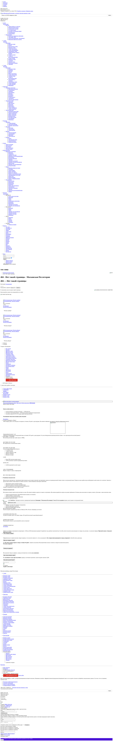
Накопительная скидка (13, 27)
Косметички (11, 183)
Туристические (11, 130)
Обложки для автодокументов (15, 162)
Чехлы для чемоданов (8, 609)
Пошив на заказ (6, 394)
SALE (5, 23)
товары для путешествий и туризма (11, 612)
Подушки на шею (12, 117)
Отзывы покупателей (8, 649)
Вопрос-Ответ (6, 396)
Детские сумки (11, 61)
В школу (8, 137)
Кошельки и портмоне (11, 151)
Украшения (8, 364)
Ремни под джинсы (12, 172)
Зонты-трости (9, 145)
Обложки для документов (14, 205)
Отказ (9, 684)
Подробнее (9, 307)
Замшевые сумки (7, 579)
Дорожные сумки (10, 100)
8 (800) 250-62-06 (11, 670)
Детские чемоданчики (13, 99)
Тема (2, 720)
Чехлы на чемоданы (12, 112)
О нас (4, 1)
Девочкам (10, 64)
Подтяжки (10, 169)
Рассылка (8, 375)
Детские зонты (9, 149)
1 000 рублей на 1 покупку (14, 26)
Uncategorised (9, 284)
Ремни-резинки (11, 177)
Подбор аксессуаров (7, 640)
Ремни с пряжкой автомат (14, 178)
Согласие (8, 683)
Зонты (4, 143)
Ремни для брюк (12, 171)
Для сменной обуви (12, 139)
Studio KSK (8, 247)
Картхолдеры (11, 163)
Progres (7, 242)
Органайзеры (11, 118)
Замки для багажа (12, 113)
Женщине (8, 122)
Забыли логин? (9, 261)
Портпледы (10, 105)
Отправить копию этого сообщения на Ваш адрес (12, 724)
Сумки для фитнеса (7, 585)
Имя (1, 710)
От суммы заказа (12, 30)
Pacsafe (7, 239)
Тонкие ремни (11, 170)
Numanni (8, 238)
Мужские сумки (12, 69)
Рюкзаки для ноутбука (13, 125)
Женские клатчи (9, 352)
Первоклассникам (12, 142)
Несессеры (10, 104)
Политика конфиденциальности (10, 681)
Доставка (5, 4)
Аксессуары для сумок (13, 196)
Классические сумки (13, 46)
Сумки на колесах (7, 607)
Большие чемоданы (7, 596)
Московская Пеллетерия (8, 272)
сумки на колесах (12, 109)
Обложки (10, 159)
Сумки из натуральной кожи (12, 78)
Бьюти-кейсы (11, 106)
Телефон (2, 711)
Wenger (7, 250)
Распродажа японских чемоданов (15, 35)
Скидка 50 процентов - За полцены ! (16, 38)
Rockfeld (8, 245)
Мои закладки (9, 656)
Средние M (10, 98)
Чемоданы (5, 86)
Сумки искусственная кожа (9, 586)
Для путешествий (10, 110)
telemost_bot (7, 706)
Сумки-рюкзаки (11, 123)
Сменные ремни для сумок (14, 175)
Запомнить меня (6, 258)
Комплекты (10, 119)
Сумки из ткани (11, 54)
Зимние (10, 191)
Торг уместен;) (12, 380)
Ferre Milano (8, 234)
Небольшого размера (7, 626)
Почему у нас (6, 395)
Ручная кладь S (11, 97)
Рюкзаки (5, 120)
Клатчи (10, 45)
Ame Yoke (8, 229)
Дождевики (8, 146)
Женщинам (8, 369)
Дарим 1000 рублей (7, 388)
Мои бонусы (8, 659)
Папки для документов (13, 185)
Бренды (5, 225)
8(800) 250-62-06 (8, 704)
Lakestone (8, 236)
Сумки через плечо (12, 48)
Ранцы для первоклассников (9, 620)
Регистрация (8, 262)
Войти (5, 259)
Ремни (7, 166)
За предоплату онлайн (13, 28)
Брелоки (10, 219)
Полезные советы (7, 630)
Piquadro (7, 241)
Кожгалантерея (6, 150)
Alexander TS (9, 228)
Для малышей (11, 133)
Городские (10, 127)
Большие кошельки (12, 158)
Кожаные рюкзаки (7, 617)
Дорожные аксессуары (13, 111)
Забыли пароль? (9, 260)
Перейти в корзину (21, 11)
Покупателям (6, 635)
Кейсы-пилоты (6, 599)
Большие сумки (6, 576)
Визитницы (11, 182)
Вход (4, 253)
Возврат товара (6, 644)
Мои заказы (8, 655)
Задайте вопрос (9, 377)
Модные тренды (6, 632)
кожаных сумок (20, 687)
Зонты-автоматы (9, 148)
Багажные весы (11, 116)
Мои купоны (9, 657)
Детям (7, 368)
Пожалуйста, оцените (5, 287)
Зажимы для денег (12, 155)
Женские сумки (11, 44)
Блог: (4, 629)
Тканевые (10, 91)
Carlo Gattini (8, 231)
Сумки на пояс (11, 58)
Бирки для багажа (12, 114)
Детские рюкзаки (12, 132)
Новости (5, 633)
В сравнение (6, 306)
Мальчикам (10, 85)
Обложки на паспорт (13, 160)
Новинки (5, 627)
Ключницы (10, 184)
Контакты (5, 2)
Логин (2, 731)
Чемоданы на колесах (13, 89)
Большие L (10, 96)
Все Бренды (8, 251)
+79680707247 (8, 705)
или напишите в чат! (11, 675)
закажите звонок (9, 378)
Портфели (10, 70)
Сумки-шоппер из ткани (8, 589)
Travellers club (9, 248)
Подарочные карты (10, 366)
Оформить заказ (29, 11)
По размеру (10, 94)
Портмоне (10, 208)
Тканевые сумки (7, 591)
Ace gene (8, 227)
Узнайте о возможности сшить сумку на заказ (13, 487)
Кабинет (5, 6)
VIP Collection (9, 249)
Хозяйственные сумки (8, 592)
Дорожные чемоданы (10, 87)
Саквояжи (10, 102)
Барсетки (10, 71)
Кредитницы (11, 157)
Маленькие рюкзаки (7, 619)
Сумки (5, 41)
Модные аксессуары (10, 361)
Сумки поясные (11, 84)
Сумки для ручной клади (8, 606)
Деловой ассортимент (8, 578)
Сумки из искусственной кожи (13, 56)
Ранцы (9, 138)
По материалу (11, 90)
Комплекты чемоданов (11, 360)
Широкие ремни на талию (14, 168)
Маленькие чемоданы (8, 600)
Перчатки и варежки (13, 188)
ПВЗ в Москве (6, 667)
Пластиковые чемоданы (11, 358)
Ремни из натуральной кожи (14, 173)
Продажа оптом (6, 650)
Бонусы (7, 25)
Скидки (5, 628)
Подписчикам (11, 33)
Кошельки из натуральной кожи (15, 156)
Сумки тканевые (12, 83)
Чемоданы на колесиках (8, 610)
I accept (2, 739)
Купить (5, 307)
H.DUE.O (8, 235)
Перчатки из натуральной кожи (15, 190)
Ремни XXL (11, 176)
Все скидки (8, 348)
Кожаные (10, 93)
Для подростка (11, 136)
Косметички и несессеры (13, 201)
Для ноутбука (11, 129)
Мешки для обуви (7, 624)
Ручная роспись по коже (8, 638)
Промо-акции (9, 34)
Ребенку (7, 131)
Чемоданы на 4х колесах (8, 602)
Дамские (10, 189)
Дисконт (8, 660)
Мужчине (8, 126)
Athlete (7, 230)
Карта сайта (21, 675)
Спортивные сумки (12, 51)
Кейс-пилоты (11, 103)
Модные (5, 193)
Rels (7, 244)
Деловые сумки (11, 76)
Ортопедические (12, 140)
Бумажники (11, 153)
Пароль (2, 732)
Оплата (4, 5)
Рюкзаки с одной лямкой (8, 622)
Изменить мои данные (11, 654)
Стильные (10, 60)
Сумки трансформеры (13, 50)
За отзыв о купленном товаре (14, 31)
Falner (7, 232)
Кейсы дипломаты (12, 73)
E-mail (2, 719)
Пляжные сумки (12, 59)
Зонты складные (9, 144)
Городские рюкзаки (12, 124)
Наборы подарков (12, 224)
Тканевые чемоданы (10, 359)
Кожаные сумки (11, 47)
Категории (8, 43)
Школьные (10, 135)
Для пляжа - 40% (12, 37)
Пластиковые (11, 92)
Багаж (7, 372)
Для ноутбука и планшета (11, 80)
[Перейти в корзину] (7, 8)
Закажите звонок (14, 673)
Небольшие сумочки (13, 63)
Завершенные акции (10, 374)
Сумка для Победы (12, 107)
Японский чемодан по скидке (15, 39)
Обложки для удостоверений (14, 164)
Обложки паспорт (12, 212)
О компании (6, 641)
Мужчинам (8, 371)
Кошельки (10, 152)
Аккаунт (8, 653)
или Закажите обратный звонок (10, 498)
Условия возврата (9, 685)
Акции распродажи (7, 647)
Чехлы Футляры (12, 165)
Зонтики (10, 221)
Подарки (10, 365)
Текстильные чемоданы (8, 608)
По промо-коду (11, 32)
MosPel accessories (10, 237)
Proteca (7, 243)
